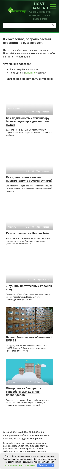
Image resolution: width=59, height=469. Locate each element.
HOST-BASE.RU (40, 6)
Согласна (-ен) (46, 465)
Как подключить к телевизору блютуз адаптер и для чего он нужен (27, 121)
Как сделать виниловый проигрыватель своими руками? (29, 178)
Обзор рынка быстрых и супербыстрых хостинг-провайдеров (23, 392)
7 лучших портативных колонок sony (29, 287)
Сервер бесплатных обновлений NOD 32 (29, 338)
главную (30, 72)
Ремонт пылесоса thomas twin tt (28, 233)
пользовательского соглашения (20, 465)
